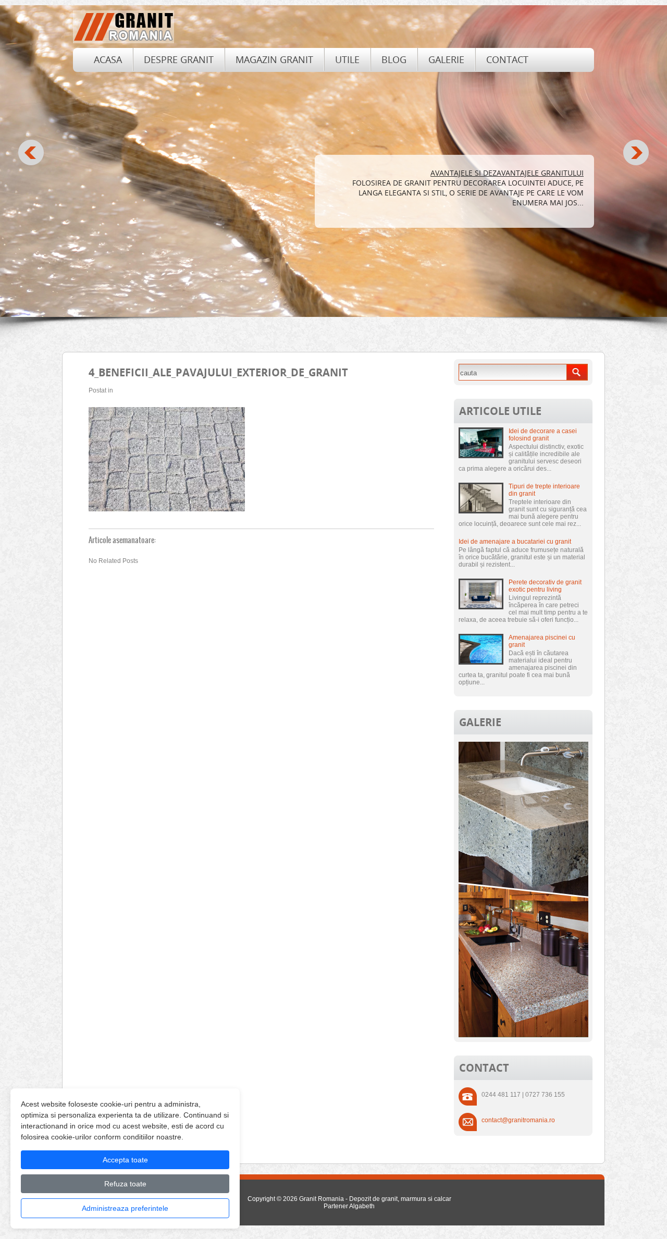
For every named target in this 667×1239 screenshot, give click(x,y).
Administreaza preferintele (125, 1208)
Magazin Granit (274, 59)
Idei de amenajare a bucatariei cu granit (515, 541)
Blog (393, 59)
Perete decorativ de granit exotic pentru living (545, 586)
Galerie (446, 59)
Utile (347, 59)
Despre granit (179, 59)
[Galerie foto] (523, 1035)
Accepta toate (125, 1160)
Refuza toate (125, 1184)
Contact (507, 59)
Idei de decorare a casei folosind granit (543, 434)
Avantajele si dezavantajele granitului (507, 173)
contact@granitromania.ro (518, 1120)
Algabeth (362, 1206)
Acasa (108, 59)
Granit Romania (321, 1199)
